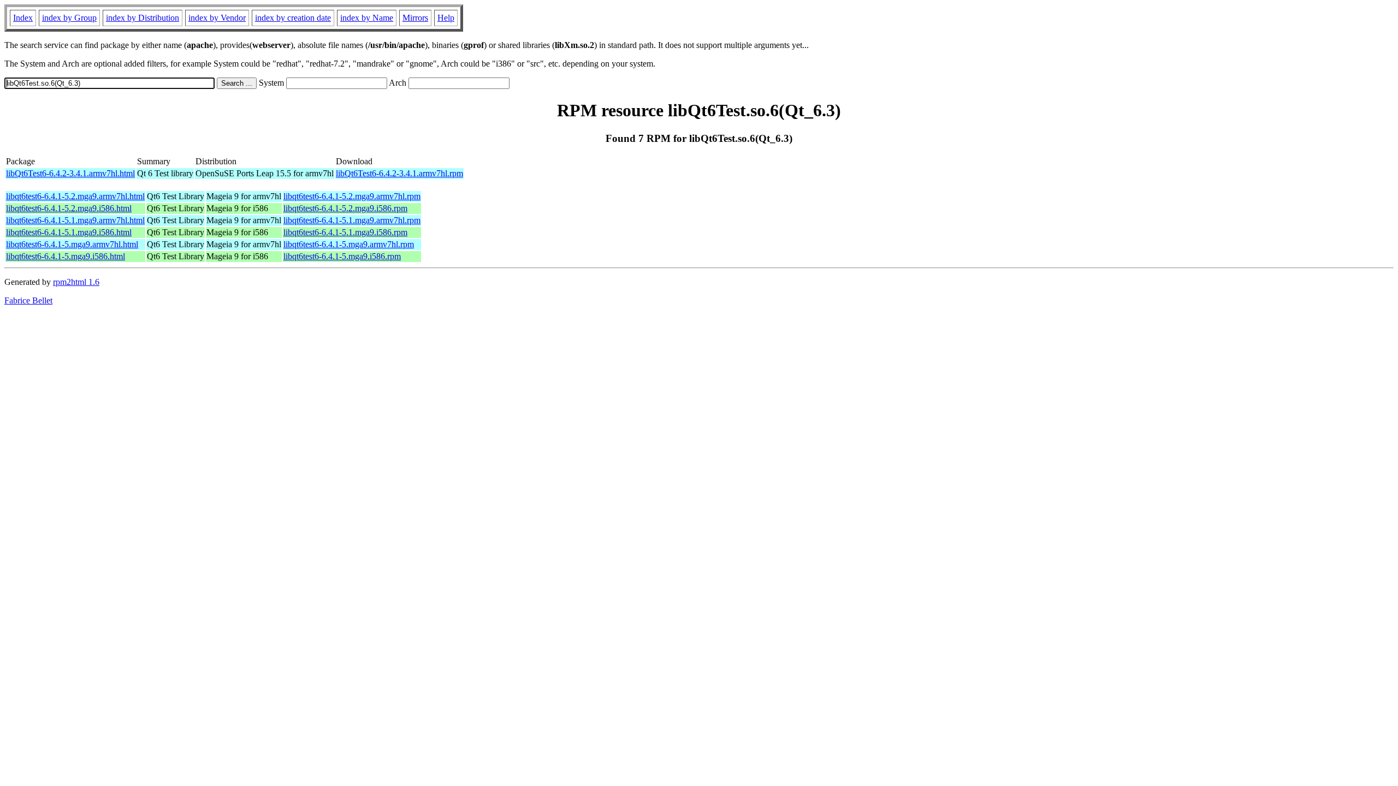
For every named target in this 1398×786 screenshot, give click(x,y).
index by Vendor (217, 17)
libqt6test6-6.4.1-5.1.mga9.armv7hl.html (75, 220)
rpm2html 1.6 (76, 282)
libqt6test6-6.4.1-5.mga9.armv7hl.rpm (348, 244)
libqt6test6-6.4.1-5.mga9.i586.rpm (342, 256)
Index (23, 17)
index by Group (69, 17)
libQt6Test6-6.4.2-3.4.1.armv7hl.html (70, 173)
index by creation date (293, 17)
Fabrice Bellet (28, 300)
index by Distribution (142, 17)
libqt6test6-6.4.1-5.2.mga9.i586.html (69, 208)
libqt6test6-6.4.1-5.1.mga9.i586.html (69, 232)
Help (445, 17)
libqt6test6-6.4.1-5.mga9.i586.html (65, 256)
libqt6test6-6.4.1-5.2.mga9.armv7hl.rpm (351, 196)
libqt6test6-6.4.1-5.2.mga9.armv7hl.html (75, 196)
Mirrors (415, 17)
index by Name (366, 17)
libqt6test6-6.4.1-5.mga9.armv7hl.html (72, 244)
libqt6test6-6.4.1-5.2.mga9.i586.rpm (345, 208)
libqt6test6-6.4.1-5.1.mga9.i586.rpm (345, 232)
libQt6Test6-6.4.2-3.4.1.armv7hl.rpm (399, 173)
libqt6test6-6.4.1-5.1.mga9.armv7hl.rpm (351, 220)
